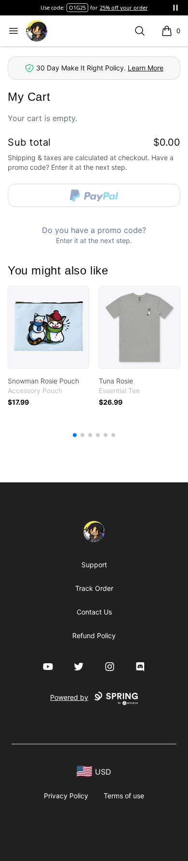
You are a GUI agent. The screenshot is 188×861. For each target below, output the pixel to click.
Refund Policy (94, 635)
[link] (48, 327)
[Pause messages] (175, 8)
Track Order (94, 588)
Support (94, 564)
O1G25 (77, 7)
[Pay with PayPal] (94, 195)
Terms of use (124, 796)
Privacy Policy (66, 796)
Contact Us (94, 612)
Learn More (145, 68)
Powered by (69, 697)
